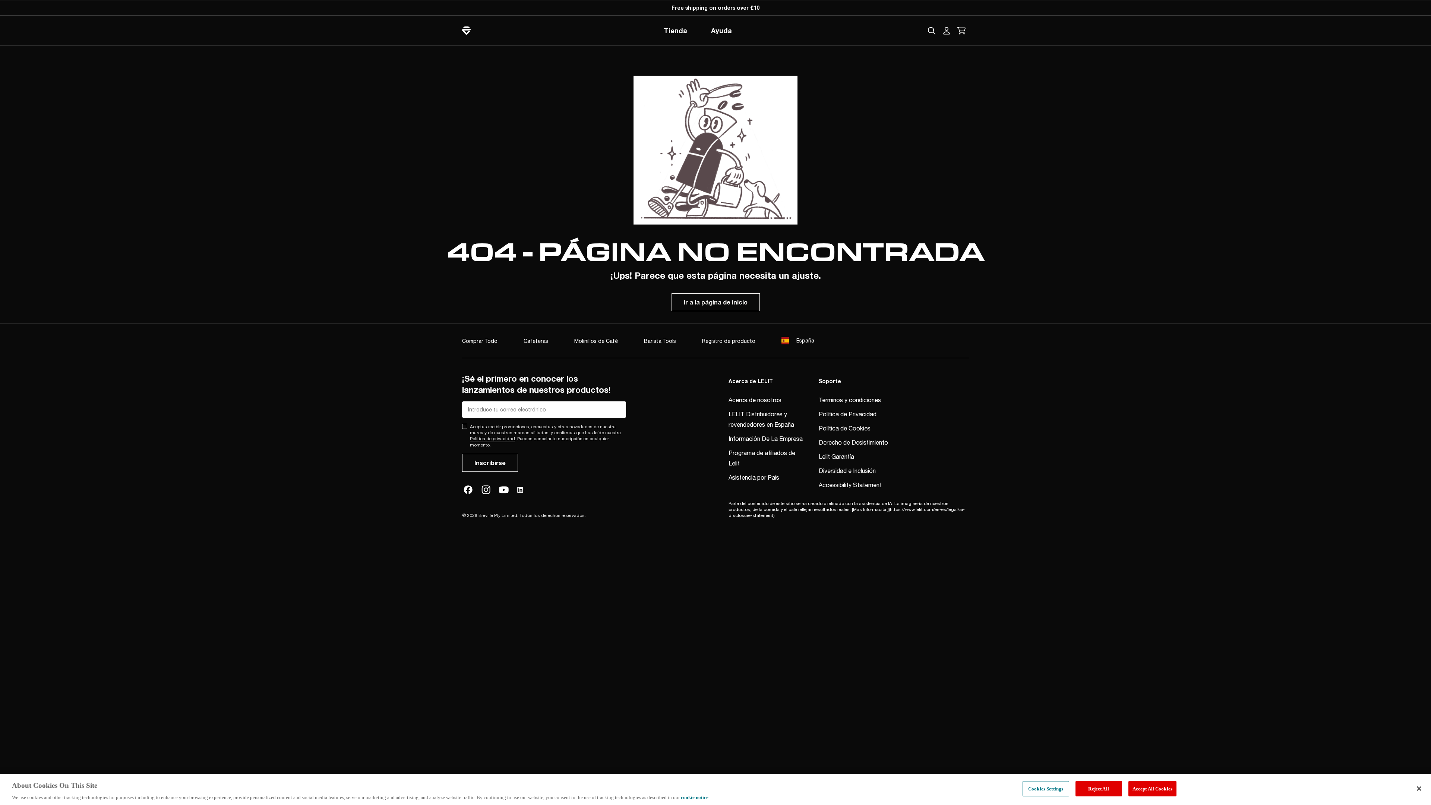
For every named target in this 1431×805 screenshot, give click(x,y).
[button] (946, 30)
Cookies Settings (1045, 788)
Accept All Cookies (1152, 788)
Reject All (1098, 788)
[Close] (1419, 788)
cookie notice (694, 797)
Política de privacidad (492, 438)
